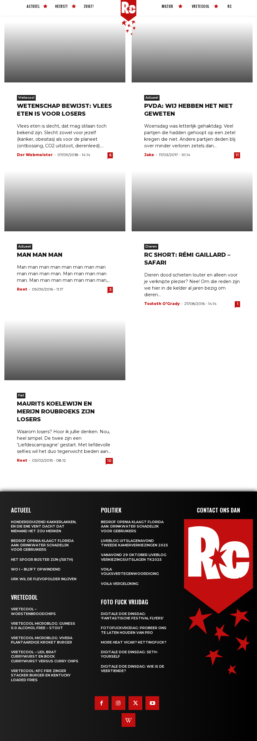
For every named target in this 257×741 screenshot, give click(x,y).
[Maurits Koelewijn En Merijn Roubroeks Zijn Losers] (64, 350)
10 (109, 460)
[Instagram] (118, 703)
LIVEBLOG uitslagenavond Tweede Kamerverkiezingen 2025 (134, 543)
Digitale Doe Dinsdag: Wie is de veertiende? (132, 668)
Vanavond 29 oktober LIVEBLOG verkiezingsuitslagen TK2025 (133, 557)
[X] (135, 703)
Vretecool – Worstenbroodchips (33, 611)
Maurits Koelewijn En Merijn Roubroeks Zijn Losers (56, 411)
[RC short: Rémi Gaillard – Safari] (192, 201)
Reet (22, 289)
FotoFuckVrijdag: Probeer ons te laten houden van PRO (133, 630)
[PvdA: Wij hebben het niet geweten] (192, 52)
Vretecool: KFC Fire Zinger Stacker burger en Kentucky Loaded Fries (41, 675)
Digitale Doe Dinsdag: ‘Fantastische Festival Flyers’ (132, 616)
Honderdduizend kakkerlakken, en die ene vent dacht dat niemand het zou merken (43, 526)
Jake (149, 154)
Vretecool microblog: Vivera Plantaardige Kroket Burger (41, 640)
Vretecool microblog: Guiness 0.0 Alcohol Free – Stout (43, 625)
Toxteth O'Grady (162, 303)
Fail (21, 395)
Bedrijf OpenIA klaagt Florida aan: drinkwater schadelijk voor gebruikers (42, 545)
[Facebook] (101, 703)
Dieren (151, 246)
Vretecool (26, 98)
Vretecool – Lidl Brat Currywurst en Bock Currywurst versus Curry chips (44, 656)
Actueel (151, 98)
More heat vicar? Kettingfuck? (133, 642)
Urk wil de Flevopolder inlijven (43, 579)
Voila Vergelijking (120, 583)
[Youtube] (152, 703)
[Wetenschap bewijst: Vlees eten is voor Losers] (64, 52)
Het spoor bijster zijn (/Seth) (42, 559)
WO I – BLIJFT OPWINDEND (35, 569)
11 (237, 155)
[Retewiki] (128, 720)
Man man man (39, 254)
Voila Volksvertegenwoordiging (130, 571)
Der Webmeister (35, 154)
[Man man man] (64, 201)
